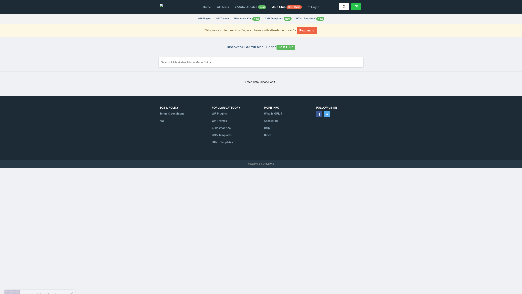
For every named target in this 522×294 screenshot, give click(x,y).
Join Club (286, 7)
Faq (162, 120)
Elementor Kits (246, 18)
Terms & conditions (172, 113)
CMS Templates (277, 18)
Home (207, 7)
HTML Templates (309, 18)
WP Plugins (204, 18)
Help (267, 127)
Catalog (216, 149)
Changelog (271, 120)
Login (314, 7)
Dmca (267, 135)
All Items (223, 7)
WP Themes (223, 18)
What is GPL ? (273, 113)
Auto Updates (251, 7)
